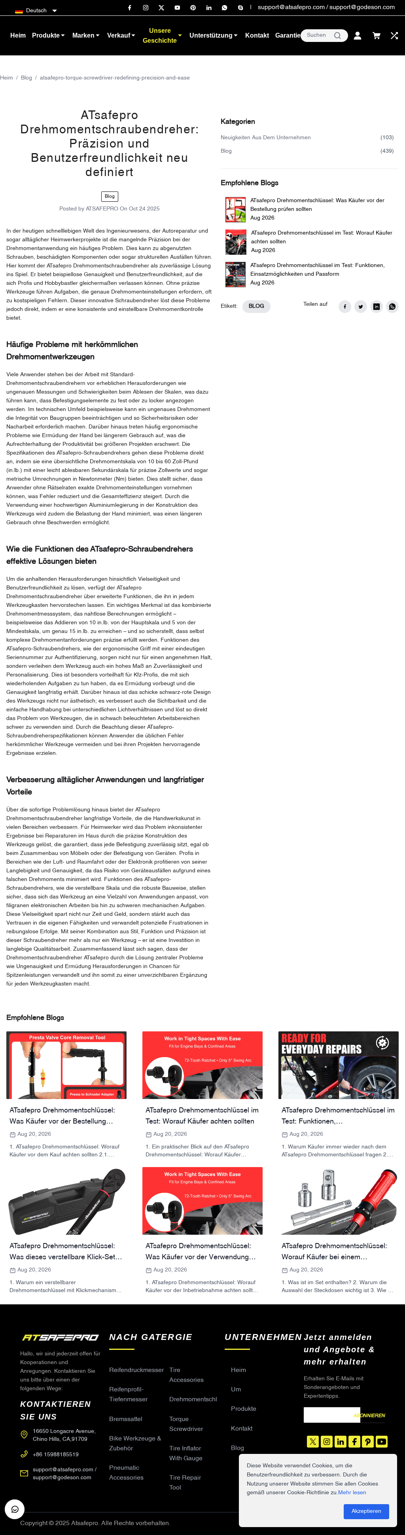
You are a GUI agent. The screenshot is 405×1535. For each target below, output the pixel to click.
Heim (6, 78)
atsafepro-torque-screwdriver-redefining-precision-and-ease (115, 78)
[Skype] (240, 8)
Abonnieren (369, 1416)
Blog (26, 78)
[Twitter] (161, 8)
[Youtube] (177, 8)
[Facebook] (129, 8)
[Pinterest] (193, 8)
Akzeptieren (366, 1511)
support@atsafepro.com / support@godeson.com (326, 7)
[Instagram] (145, 8)
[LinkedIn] (208, 8)
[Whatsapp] (224, 8)
